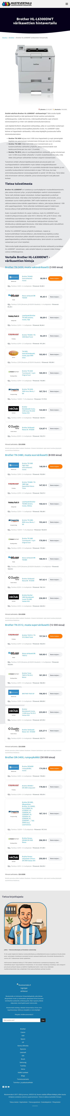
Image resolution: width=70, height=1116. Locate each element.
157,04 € (43, 636)
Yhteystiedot (56, 1102)
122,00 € (43, 410)
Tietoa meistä (14, 1102)
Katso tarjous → (55, 278)
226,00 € (43, 598)
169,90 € (43, 654)
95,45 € (43, 296)
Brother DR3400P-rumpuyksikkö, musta (28, 768)
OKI (23, 1056)
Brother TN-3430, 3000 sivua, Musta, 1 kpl (28, 391)
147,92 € (43, 485)
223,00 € (43, 712)
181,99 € (43, 675)
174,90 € (43, 768)
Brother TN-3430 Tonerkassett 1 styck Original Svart (28, 373)
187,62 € (43, 579)
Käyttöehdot (24, 1102)
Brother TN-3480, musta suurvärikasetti (26, 455)
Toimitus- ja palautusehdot (23, 1082)
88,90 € (43, 278)
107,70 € (43, 391)
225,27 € (43, 730)
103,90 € (43, 354)
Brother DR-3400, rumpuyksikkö (22, 757)
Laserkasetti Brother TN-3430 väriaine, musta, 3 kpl (28, 318)
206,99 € (43, 840)
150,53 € (43, 504)
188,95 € (43, 559)
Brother (11, 38)
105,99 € (43, 373)
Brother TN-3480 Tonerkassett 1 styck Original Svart (28, 540)
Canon (23, 1032)
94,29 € (43, 336)
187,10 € (43, 813)
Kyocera (23, 1049)
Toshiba (23, 1066)
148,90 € (43, 466)
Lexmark (23, 1052)
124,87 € (43, 428)
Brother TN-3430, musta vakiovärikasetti (27, 267)
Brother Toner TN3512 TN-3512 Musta (27, 675)
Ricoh (23, 1059)
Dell (23, 1036)
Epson (23, 1039)
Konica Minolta (23, 1046)
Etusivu (4, 38)
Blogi (23, 1076)
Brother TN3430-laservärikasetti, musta (27, 278)
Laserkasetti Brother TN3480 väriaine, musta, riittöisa (28, 504)
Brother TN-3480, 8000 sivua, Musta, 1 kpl (28, 522)
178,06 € (43, 786)
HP (23, 1042)
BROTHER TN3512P (28, 694)
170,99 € (43, 540)
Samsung (23, 1062)
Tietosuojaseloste (34, 1102)
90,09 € (43, 317)
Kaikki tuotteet (23, 1072)
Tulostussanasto (23, 1079)
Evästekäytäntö (46, 1102)
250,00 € (43, 858)
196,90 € (43, 693)
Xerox (23, 1069)
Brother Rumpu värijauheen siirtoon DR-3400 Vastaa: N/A (28, 859)
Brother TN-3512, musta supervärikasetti (27, 624)
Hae (43, 1020)
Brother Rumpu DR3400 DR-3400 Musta (27, 840)
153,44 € (43, 522)
